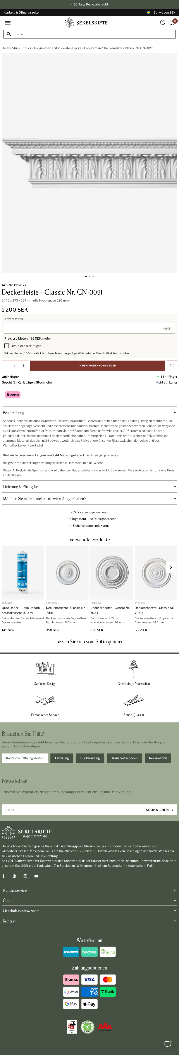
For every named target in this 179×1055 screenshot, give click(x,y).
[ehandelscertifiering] (88, 1027)
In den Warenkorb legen (97, 365)
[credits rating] (105, 1027)
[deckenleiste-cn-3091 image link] (89, 163)
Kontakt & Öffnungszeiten (21, 12)
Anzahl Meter (13, 319)
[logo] (86, 22)
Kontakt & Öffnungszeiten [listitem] (24, 758)
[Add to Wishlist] (172, 366)
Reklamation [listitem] (158, 758)
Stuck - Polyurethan (37, 48)
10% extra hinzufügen (25, 346)
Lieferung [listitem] (62, 758)
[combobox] (93, 34)
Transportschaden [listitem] (124, 758)
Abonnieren (157, 810)
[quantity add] (23, 366)
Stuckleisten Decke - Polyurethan (77, 48)
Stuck (16, 48)
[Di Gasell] (72, 1027)
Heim (5, 48)
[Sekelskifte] (89, 833)
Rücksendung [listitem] (90, 758)
